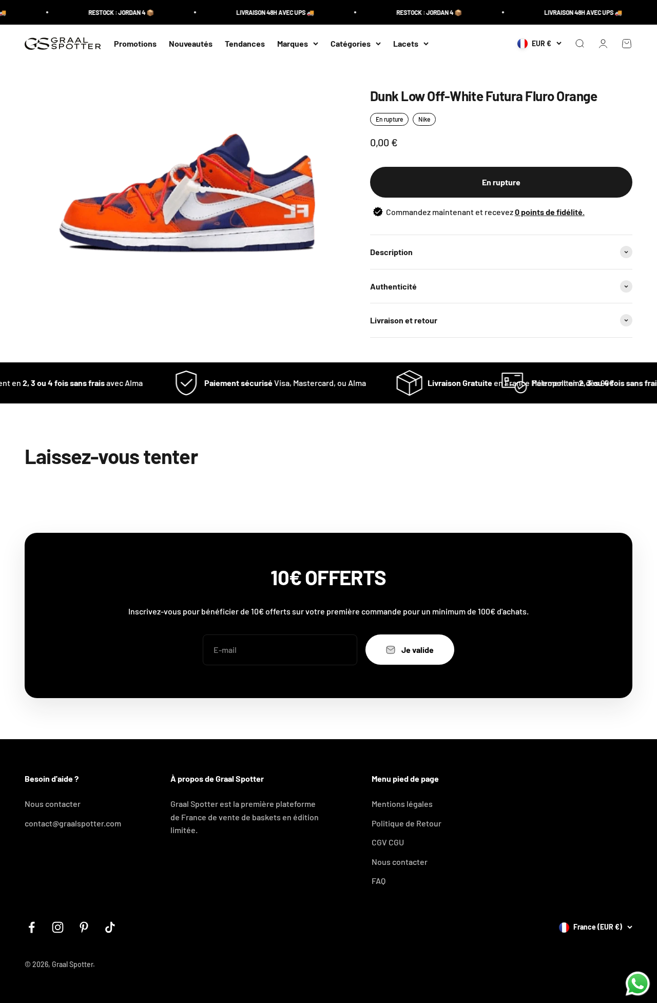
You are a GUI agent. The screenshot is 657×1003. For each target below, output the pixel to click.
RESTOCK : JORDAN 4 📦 (110, 12)
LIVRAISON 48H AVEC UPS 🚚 (264, 12)
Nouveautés (190, 43)
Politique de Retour (406, 823)
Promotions (135, 43)
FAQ (378, 880)
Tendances (245, 43)
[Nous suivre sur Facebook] (31, 927)
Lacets (405, 43)
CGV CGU (388, 842)
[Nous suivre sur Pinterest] (84, 927)
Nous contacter (53, 803)
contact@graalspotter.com (73, 823)
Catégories (351, 43)
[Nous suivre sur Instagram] (58, 927)
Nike (424, 119)
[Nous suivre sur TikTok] (110, 927)
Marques (292, 43)
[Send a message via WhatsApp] (638, 984)
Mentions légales (402, 803)
